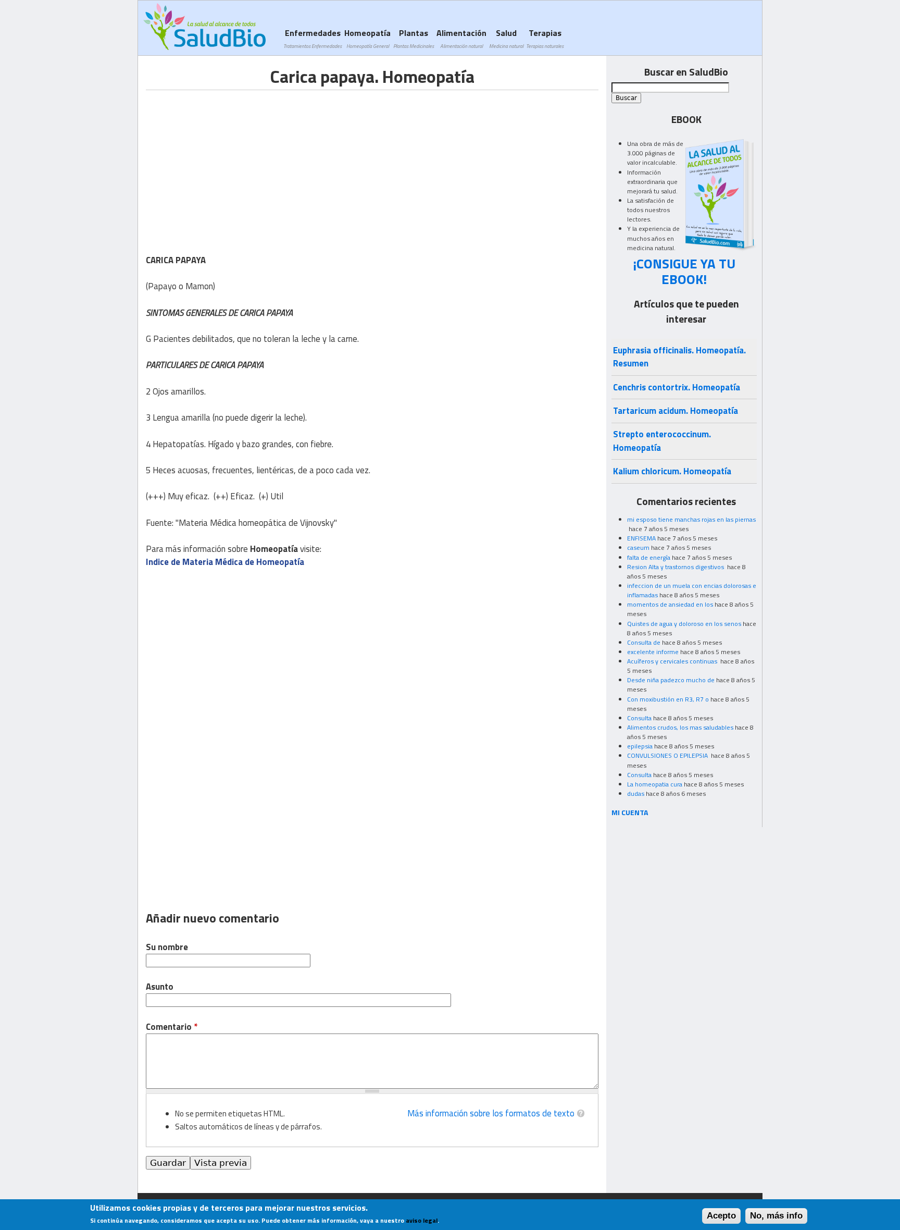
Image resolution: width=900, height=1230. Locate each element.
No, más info (776, 1216)
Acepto (721, 1216)
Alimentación (461, 38)
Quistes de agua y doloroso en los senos (684, 624)
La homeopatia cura (654, 784)
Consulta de (643, 642)
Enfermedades (312, 38)
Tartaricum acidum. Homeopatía (675, 410)
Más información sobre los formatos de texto (490, 1113)
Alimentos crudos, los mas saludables (680, 727)
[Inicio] (204, 26)
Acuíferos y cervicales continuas (673, 661)
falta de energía (648, 557)
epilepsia (640, 746)
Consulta (639, 718)
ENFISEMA (641, 538)
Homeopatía (367, 38)
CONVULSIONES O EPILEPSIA (668, 755)
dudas (635, 793)
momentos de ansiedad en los (670, 604)
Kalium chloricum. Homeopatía (672, 471)
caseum (638, 547)
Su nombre (167, 947)
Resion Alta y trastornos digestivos (676, 567)
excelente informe (653, 652)
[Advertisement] (233, 163)
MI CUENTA (629, 812)
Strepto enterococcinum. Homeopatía (662, 440)
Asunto (159, 986)
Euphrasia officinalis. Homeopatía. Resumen (679, 356)
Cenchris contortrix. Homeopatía (676, 387)
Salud (506, 38)
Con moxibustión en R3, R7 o (668, 699)
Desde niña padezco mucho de (671, 680)
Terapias (545, 38)
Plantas (413, 38)
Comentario (171, 1027)
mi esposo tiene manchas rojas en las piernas (691, 519)
